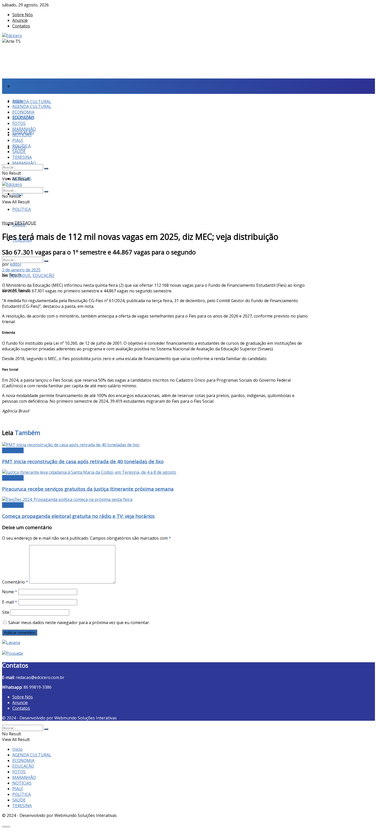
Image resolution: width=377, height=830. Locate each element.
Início (17, 86)
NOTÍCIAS (22, 134)
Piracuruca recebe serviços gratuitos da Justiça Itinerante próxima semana (88, 489)
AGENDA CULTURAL (31, 101)
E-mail (9, 602)
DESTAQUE (25, 223)
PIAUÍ (17, 140)
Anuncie (20, 20)
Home (8, 223)
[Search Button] (46, 261)
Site (5, 612)
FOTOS (19, 123)
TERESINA (22, 157)
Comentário (15, 582)
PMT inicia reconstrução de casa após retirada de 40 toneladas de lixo (83, 461)
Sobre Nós (22, 14)
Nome (9, 592)
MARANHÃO (24, 163)
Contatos (21, 26)
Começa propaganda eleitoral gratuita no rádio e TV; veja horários (78, 516)
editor (16, 264)
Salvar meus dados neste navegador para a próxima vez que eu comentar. (79, 622)
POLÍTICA (21, 209)
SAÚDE (19, 151)
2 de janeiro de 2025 (21, 270)
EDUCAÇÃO (23, 118)
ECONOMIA (23, 112)
